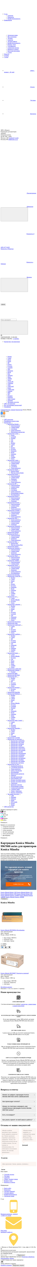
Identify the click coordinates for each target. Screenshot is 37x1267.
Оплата (32, 87)
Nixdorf (13, 438)
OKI (9, 369)
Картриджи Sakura (13, 546)
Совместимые (15, 427)
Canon (9, 358)
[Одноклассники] (4, 413)
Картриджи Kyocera (13, 502)
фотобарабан (6, 835)
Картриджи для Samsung (18, 758)
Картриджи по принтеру (15, 739)
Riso (9, 374)
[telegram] (14, 166)
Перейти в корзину (6, 1265)
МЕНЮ (3, 304)
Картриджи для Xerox (17, 763)
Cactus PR (10, 381)
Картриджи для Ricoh (17, 756)
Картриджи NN (12, 676)
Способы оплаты (9, 1174)
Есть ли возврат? (8, 1115)
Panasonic (10, 370)
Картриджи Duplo (13, 469)
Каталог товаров (10, 409)
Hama (12, 800)
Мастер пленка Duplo (17, 473)
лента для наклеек (7, 833)
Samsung (10, 375)
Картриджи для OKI (17, 752)
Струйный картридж (17, 767)
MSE (9, 392)
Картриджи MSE (12, 673)
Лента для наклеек (16, 770)
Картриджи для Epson (17, 744)
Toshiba (10, 378)
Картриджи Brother (13, 424)
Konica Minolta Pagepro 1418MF (10, 895)
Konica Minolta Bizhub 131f (24, 892)
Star (12, 441)
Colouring (10, 383)
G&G (9, 385)
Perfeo (13, 805)
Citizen (13, 698)
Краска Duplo (15, 471)
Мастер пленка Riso (17, 545)
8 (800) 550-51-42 (18, 884)
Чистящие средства (13, 402)
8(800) (13, 139)
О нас (6, 14)
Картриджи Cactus (13, 433)
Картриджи (19, 409)
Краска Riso (14, 543)
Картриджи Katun (13, 653)
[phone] (14, 153)
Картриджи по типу (13, 764)
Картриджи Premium (14, 687)
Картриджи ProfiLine (14, 694)
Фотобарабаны (15, 494)
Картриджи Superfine (14, 728)
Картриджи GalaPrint (14, 634)
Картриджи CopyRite (14, 737)
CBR (12, 795)
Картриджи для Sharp (17, 759)
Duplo (9, 360)
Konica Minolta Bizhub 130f (8, 892)
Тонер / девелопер (16, 791)
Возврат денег (12, 44)
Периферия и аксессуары (11, 421)
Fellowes (13, 799)
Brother (10, 356)
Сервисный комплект (17, 788)
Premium (10, 396)
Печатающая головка (17, 493)
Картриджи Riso (12, 542)
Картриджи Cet (12, 596)
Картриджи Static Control (15, 720)
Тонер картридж (16, 430)
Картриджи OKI (12, 518)
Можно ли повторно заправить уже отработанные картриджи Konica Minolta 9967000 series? (16, 1108)
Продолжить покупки (18, 1265)
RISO (12, 662)
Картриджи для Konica (17, 747)
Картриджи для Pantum (18, 755)
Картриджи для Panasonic (18, 753)
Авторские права (13, 35)
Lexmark (10, 367)
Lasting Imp (11, 389)
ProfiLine (10, 397)
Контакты (33, 114)
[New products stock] (1, 335)
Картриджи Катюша (13, 574)
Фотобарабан (15, 772)
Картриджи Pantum (13, 532)
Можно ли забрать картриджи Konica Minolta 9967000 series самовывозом (15, 1095)
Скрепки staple (15, 789)
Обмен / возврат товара (11, 1179)
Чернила (13, 775)
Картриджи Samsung (14, 548)
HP (8, 363)
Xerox (9, 380)
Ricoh (9, 372)
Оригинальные (15, 426)
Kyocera (10, 366)
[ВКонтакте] (2, 413)
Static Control (11, 399)
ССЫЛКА (16, 338)
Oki (12, 440)
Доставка (33, 100)
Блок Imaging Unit (16, 778)
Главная (3, 409)
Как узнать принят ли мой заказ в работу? (17, 1120)
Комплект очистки (16, 784)
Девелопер (14, 783)
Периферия (7, 407)
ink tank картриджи (8, 832)
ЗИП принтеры (8, 419)
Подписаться (21, 1255)
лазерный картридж (8, 826)
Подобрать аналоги (6, 987)
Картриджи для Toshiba (18, 761)
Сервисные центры (13, 48)
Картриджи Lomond (13, 670)
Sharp (9, 377)
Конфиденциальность (14, 18)
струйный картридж (8, 828)
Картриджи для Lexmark (18, 750)
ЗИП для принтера (9, 403)
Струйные (14, 429)
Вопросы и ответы (13, 49)
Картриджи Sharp (13, 556)
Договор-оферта (12, 41)
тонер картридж (7, 830)
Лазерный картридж (17, 766)
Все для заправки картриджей (13, 405)
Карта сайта (7, 1188)
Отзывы (6, 55)
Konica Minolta (15, 599)
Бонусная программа (14, 51)
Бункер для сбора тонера (18, 780)
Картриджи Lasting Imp (14, 668)
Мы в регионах (12, 37)
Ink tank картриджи (16, 777)
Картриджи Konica (13, 496)
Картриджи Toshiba (13, 560)
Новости (6, 54)
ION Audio (14, 802)
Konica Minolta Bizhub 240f (24, 894)
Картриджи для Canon (17, 742)
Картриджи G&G (13, 623)
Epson (9, 361)
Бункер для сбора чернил (18, 781)
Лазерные (14, 465)
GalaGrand (11, 386)
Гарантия (10, 40)
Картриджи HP (12, 484)
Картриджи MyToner (14, 675)
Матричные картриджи (18, 432)
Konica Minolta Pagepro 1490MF (15, 897)
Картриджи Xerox (13, 565)
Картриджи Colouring (14, 604)
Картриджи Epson (13, 474)
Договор (10, 38)
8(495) (13, 138)
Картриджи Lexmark (14, 510)
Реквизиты (11, 17)
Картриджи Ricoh (13, 534)
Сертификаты (12, 46)
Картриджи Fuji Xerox (14, 621)
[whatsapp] (14, 180)
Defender (13, 797)
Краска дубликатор (16, 792)
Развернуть (4, 822)
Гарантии (10, 15)
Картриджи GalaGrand (14, 625)
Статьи (10, 52)
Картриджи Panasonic (14, 526)
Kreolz (13, 803)
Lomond (10, 391)
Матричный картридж (17, 773)
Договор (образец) (9, 1191)
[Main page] (14, 128)
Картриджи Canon (13, 460)
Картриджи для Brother (18, 741)
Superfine (10, 400)
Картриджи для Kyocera (18, 748)
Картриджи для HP (16, 745)
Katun (9, 388)
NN (9, 394)
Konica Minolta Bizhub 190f (8, 894)
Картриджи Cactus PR (14, 576)
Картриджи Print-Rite (14, 692)
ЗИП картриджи (9, 806)
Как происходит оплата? (11, 1101)
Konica (10, 364)
